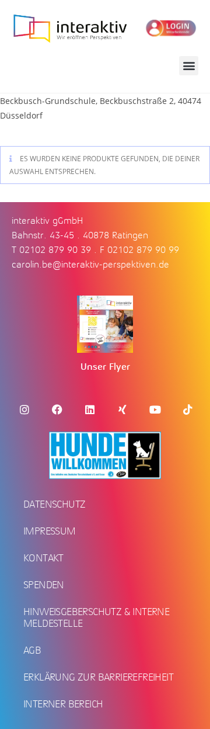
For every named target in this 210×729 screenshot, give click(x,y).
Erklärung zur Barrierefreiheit (98, 677)
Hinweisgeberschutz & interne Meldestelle (96, 617)
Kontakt (43, 558)
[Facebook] (57, 409)
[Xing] (122, 409)
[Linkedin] (89, 409)
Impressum (49, 531)
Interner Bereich (63, 704)
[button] (188, 65)
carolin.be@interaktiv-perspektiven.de (90, 264)
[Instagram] (24, 409)
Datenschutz (54, 504)
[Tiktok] (187, 409)
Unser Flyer (105, 367)
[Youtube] (155, 409)
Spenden (43, 585)
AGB (32, 650)
